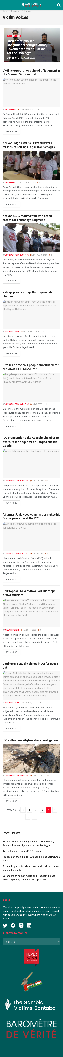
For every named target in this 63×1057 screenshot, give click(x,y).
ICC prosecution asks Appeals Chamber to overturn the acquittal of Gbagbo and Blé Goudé (31, 441)
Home (5, 11)
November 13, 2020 (31, 331)
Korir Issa (14, 58)
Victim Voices (28, 11)
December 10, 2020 (27, 182)
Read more (13, 131)
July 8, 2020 (37, 404)
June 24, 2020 (38, 481)
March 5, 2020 (38, 775)
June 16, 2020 (38, 553)
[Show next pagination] (34, 817)
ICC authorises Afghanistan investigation (30, 740)
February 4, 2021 (26, 109)
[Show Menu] (4, 5)
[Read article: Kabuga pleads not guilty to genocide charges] (31, 314)
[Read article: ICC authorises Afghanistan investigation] (31, 758)
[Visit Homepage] (31, 5)
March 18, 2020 (29, 703)
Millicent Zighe (12, 331)
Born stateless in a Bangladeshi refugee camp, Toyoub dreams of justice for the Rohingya (27, 47)
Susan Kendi (10, 109)
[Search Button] (58, 5)
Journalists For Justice (17, 255)
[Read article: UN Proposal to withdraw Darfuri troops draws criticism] (31, 613)
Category (15, 11)
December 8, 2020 (39, 255)
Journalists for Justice (17, 404)
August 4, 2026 (28, 58)
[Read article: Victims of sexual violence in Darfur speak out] (31, 685)
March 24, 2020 (29, 630)
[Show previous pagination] (23, 810)
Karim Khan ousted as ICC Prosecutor (23, 851)
